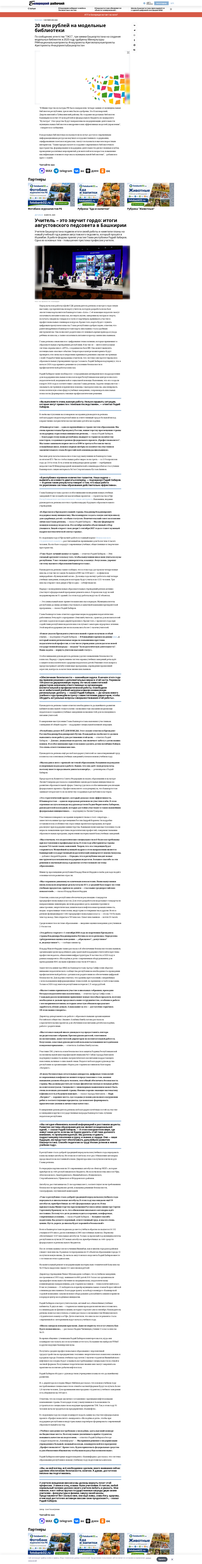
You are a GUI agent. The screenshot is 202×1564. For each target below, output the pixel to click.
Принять (162, 1559)
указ (114, 636)
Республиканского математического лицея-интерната (66, 499)
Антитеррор (161, 3)
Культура (38, 20)
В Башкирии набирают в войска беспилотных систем (72, 9)
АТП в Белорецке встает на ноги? (101, 14)
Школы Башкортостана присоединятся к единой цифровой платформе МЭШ (147, 9)
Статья (31, 8)
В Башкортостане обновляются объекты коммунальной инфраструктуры (108, 9)
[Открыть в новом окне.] (45, 170)
